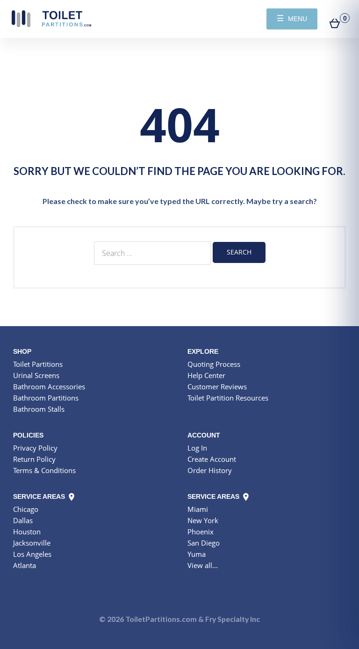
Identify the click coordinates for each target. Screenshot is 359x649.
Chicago (25, 509)
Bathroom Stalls (39, 409)
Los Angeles (32, 554)
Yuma (196, 554)
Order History (209, 470)
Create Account (211, 459)
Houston (27, 531)
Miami (197, 509)
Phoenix (200, 531)
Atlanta (24, 565)
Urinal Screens (36, 375)
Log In (197, 447)
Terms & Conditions (44, 470)
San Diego (203, 542)
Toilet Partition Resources (227, 397)
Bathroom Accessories (49, 386)
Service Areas (40, 496)
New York (202, 520)
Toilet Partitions (51, 18)
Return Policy (34, 459)
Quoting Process (213, 364)
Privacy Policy (35, 447)
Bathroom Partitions (46, 397)
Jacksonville (31, 542)
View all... (202, 565)
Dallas (23, 520)
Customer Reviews (217, 386)
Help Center (206, 375)
